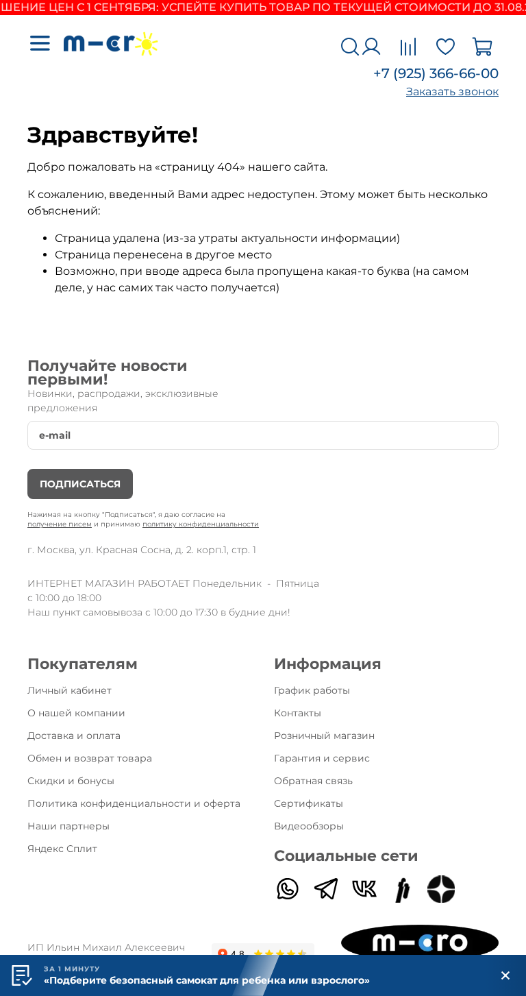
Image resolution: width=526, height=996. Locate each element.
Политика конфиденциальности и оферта (133, 803)
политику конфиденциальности (200, 524)
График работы (312, 690)
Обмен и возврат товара (89, 758)
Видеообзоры (309, 826)
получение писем (59, 524)
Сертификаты (308, 803)
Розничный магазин (324, 735)
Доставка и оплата (74, 735)
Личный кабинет (69, 690)
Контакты (297, 713)
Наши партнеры (68, 826)
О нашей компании (76, 713)
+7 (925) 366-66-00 (436, 73)
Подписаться (80, 484)
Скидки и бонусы (70, 781)
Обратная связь (313, 781)
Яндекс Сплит (62, 848)
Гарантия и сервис (322, 758)
